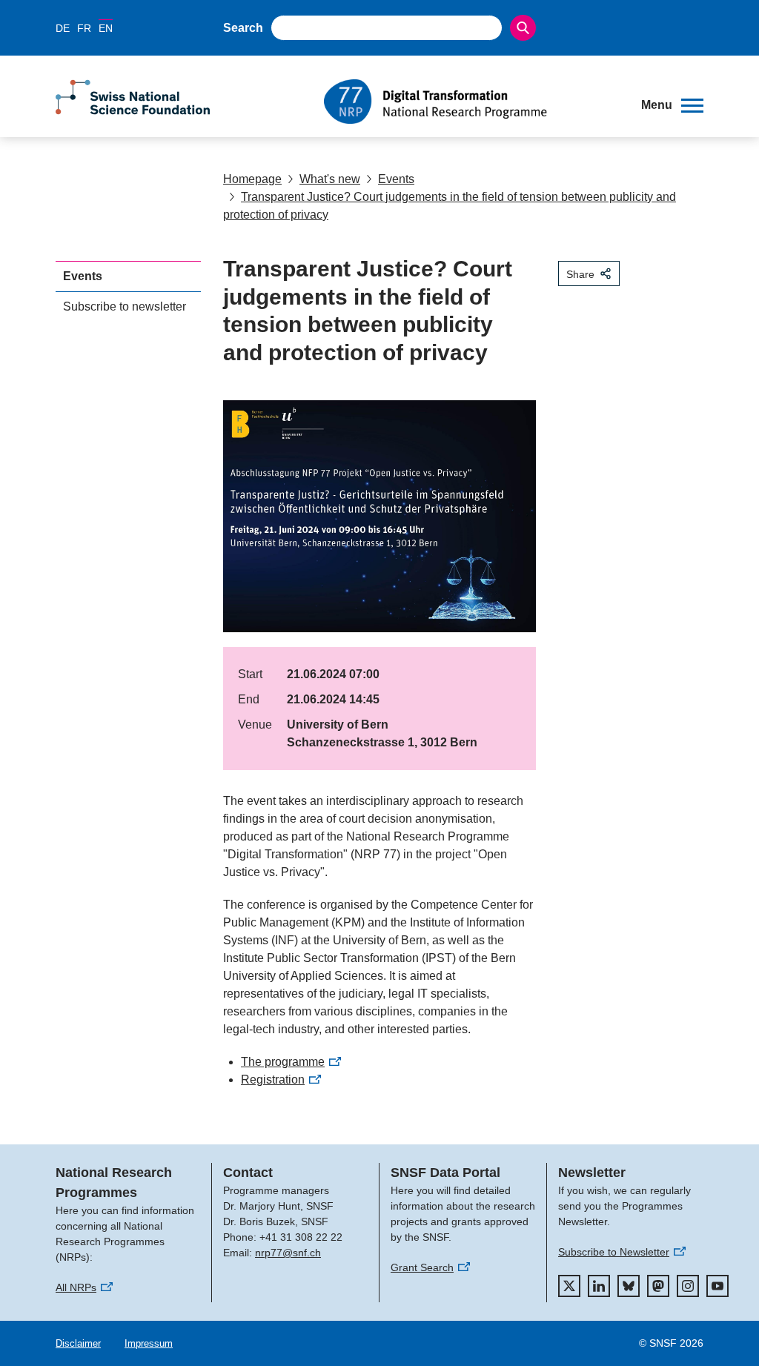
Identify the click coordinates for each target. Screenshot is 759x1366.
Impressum (149, 1343)
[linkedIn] (599, 1286)
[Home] (471, 101)
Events (396, 179)
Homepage (252, 179)
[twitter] (569, 1286)
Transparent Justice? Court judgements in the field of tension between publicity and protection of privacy (449, 205)
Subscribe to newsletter (124, 306)
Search (243, 27)
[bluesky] (628, 1286)
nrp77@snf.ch (288, 1253)
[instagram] (688, 1286)
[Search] (523, 28)
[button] (672, 105)
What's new (329, 179)
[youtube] (717, 1286)
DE (63, 28)
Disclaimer (78, 1343)
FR (84, 28)
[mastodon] (658, 1286)
